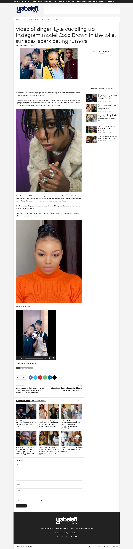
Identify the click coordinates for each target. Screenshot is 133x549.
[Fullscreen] (53, 358)
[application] (36, 335)
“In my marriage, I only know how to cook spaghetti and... (107, 107)
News (56, 19)
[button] (116, 19)
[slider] (34, 358)
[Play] (18, 358)
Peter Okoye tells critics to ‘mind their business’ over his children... (107, 97)
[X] (35, 377)
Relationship (81, 1)
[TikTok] (66, 537)
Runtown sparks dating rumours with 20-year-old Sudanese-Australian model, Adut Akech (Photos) (30, 390)
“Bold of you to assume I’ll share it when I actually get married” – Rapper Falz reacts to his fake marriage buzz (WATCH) (25, 451)
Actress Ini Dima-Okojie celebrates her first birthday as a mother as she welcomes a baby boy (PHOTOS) (71, 424)
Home (34, 1)
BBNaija (61, 1)
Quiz (89, 1)
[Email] (54, 377)
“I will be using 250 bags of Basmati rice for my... (107, 137)
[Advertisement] (82, 9)
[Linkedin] (50, 377)
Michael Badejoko (22, 45)
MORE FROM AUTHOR (38, 400)
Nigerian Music (70, 1)
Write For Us (105, 546)
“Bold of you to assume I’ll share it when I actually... (107, 128)
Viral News (46, 19)
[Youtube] (76, 537)
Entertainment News (45, 1)
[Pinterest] (40, 377)
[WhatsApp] (45, 377)
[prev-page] (79, 401)
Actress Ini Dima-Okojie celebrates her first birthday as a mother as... (107, 118)
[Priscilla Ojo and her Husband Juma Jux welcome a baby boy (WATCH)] (71, 438)
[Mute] (50, 358)
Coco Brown (24, 368)
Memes (95, 1)
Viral (55, 1)
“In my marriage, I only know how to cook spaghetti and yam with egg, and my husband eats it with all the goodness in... (48, 424)
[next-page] (81, 401)
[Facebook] (31, 377)
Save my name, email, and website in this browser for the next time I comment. (42, 501)
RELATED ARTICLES (22, 400)
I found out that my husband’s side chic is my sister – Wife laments (66, 389)
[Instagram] (62, 537)
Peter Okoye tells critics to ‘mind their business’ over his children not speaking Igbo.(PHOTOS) (26, 423)
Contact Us (102, 1)
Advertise (111, 1)
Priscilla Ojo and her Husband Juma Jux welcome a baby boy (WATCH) (71, 449)
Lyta (31, 368)
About (90, 546)
